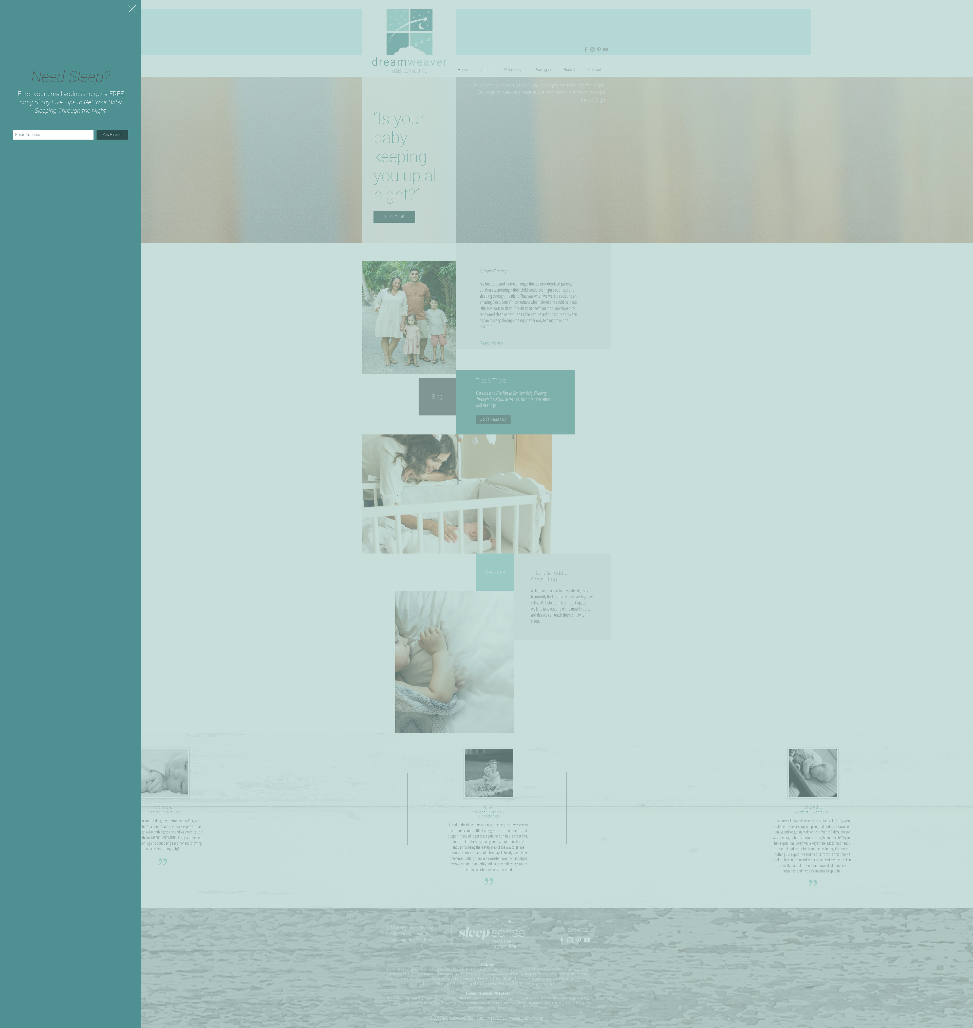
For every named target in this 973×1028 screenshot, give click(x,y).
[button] (132, 8)
